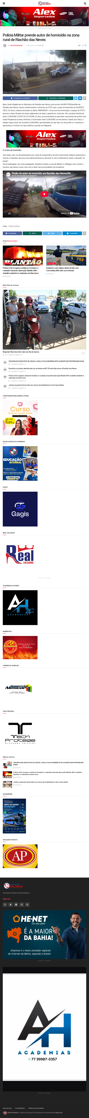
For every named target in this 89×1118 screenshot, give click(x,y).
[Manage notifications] (5, 1113)
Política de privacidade (36, 1108)
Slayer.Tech (58, 1112)
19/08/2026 (50, 273)
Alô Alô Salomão (16, 45)
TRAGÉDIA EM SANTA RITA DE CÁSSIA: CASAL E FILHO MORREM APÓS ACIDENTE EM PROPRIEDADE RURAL (46, 361)
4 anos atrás (30, 45)
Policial (41, 45)
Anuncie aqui (7, 1108)
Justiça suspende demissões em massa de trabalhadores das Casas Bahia (36, 385)
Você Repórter (20, 1108)
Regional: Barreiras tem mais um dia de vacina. (21, 352)
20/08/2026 (7, 276)
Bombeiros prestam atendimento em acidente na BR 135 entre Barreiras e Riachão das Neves (43, 368)
